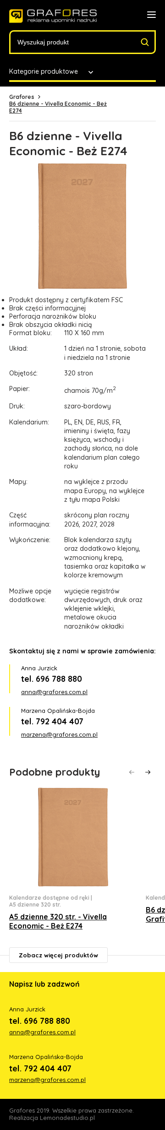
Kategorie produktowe (43, 71)
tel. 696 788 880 (51, 679)
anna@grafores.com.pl (54, 691)
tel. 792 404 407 (52, 721)
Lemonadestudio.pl (67, 1117)
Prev (132, 772)
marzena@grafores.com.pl (59, 734)
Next (148, 772)
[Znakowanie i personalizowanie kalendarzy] (53, 16)
